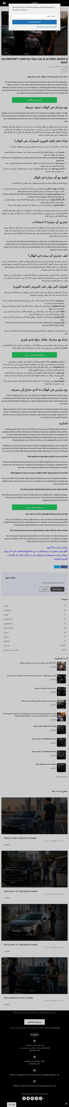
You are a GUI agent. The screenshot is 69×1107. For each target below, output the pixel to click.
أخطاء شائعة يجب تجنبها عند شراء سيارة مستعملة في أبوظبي (38, 663)
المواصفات (6, 641)
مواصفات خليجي (8, 628)
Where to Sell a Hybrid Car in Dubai (44, 726)
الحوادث (5, 615)
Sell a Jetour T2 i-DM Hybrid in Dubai (44, 739)
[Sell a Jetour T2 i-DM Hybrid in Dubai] (61, 742)
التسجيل (44, 589)
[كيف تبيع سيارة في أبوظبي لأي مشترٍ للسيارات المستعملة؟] (61, 704)
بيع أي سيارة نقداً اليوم (57, 547)
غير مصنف (63, 71)
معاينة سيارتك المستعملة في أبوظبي (45, 688)
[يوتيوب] (28, 1098)
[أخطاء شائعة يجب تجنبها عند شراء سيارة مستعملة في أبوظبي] (61, 666)
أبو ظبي (5, 606)
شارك (63, 567)
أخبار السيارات (7, 619)
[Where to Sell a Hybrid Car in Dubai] (61, 729)
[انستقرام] (32, 1098)
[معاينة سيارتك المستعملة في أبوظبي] (61, 691)
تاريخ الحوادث (7, 610)
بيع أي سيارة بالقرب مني (34, 355)
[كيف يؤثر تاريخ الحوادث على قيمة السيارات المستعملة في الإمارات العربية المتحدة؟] (61, 678)
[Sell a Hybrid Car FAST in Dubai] (61, 767)
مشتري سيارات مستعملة (10, 650)
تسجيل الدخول (57, 589)
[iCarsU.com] (34, 3)
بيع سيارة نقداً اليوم (34, 100)
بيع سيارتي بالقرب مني (34, 507)
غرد (56, 567)
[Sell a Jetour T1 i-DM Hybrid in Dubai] (61, 754)
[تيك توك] (24, 1098)
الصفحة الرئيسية (63, 9)
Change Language (34, 22)
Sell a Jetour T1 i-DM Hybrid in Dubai (44, 751)
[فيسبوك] (40, 1098)
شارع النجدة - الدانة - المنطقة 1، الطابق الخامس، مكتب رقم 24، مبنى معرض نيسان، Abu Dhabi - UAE (34, 1048)
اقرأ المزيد (53, 666)
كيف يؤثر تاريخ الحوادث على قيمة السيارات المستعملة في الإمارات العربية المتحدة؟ (31, 675)
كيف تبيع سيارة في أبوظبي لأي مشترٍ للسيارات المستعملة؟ (38, 701)
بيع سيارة (6, 637)
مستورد (5, 632)
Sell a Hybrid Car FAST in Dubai (46, 764)
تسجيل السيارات (8, 623)
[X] (36, 1098)
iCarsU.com (63, 66)
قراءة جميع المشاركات (62, 776)
